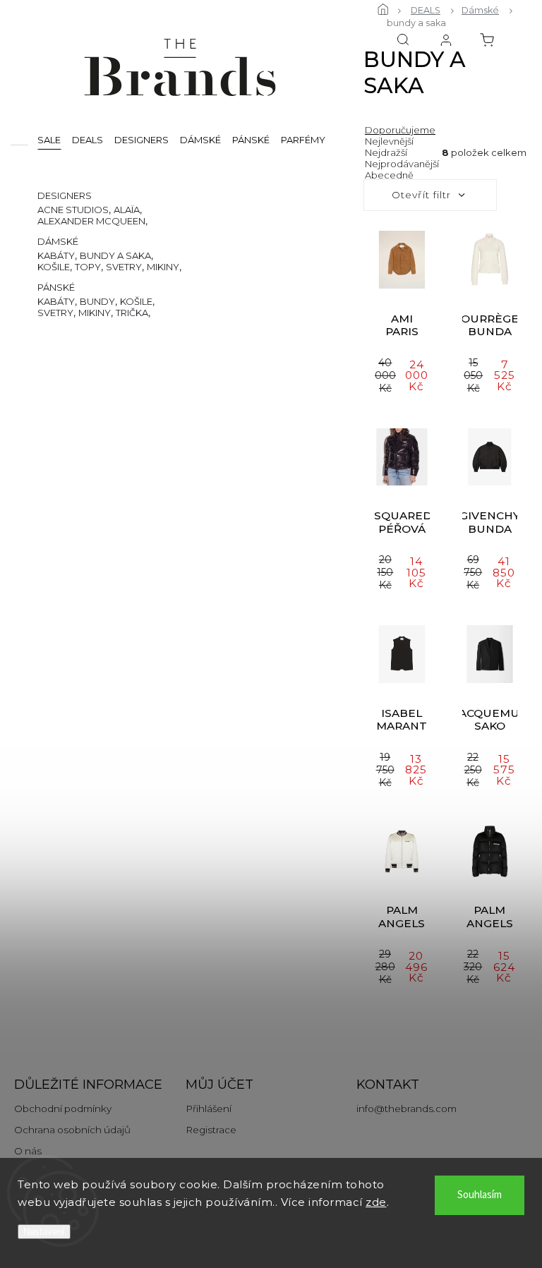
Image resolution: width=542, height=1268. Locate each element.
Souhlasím (479, 1195)
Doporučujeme (400, 129)
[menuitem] (49, 139)
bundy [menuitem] (97, 301)
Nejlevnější (389, 141)
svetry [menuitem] (124, 266)
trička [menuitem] (132, 312)
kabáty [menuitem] (56, 255)
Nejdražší (386, 152)
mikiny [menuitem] (163, 266)
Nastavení (44, 1231)
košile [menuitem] (53, 266)
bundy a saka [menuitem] (115, 255)
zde (376, 1202)
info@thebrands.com (406, 1108)
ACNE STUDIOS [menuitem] (73, 209)
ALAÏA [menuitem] (127, 209)
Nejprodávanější (402, 163)
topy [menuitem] (88, 266)
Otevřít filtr (421, 194)
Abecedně (389, 175)
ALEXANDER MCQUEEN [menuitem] (91, 221)
